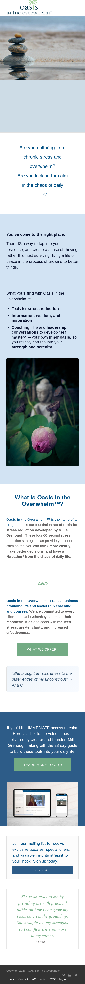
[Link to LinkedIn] (70, 975)
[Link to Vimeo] (76, 975)
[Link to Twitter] (64, 975)
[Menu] (73, 8)
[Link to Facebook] (58, 975)
